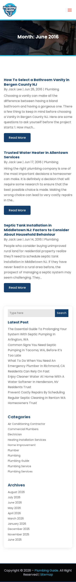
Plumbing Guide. (46, 570)
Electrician (15, 434)
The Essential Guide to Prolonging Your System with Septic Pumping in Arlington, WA (37, 334)
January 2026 (17, 524)
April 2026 (14, 513)
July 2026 (14, 497)
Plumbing (52, 89)
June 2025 (15, 540)
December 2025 (19, 529)
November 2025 (18, 534)
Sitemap (46, 574)
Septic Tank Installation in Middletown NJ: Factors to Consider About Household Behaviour (36, 230)
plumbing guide (18, 461)
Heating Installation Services (27, 440)
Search (61, 313)
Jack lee (15, 89)
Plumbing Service (19, 466)
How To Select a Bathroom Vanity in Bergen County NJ (36, 82)
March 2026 (16, 518)
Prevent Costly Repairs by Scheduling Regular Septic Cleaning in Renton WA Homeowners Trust (37, 397)
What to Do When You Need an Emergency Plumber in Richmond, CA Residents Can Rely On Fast (36, 365)
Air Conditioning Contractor (26, 424)
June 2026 (15, 502)
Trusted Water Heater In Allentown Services (36, 154)
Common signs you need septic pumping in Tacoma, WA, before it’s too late (35, 350)
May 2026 (14, 508)
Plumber (13, 450)
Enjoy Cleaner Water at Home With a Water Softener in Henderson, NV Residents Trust (36, 381)
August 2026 (16, 492)
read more (17, 137)
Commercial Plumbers (23, 429)
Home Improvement (22, 445)
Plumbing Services (20, 471)
